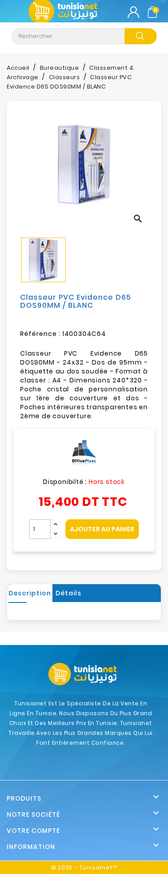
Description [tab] (30, 593)
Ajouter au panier (102, 529)
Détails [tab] (69, 593)
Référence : (40, 333)
